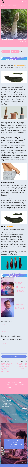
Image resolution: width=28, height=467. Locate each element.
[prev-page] (23, 462)
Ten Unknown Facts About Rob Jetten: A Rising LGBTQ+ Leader (20, 306)
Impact (16, 292)
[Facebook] (15, 420)
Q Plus (24, 41)
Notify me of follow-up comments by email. (12, 339)
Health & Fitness (6, 5)
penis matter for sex (19, 65)
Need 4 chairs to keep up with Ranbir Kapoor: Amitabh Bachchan (6, 367)
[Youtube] (26, 420)
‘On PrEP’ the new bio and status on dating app (22, 365)
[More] (21, 51)
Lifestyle (14, 5)
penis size (10, 226)
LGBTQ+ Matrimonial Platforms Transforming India (14, 442)
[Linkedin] (20, 420)
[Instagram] (17, 420)
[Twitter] (23, 420)
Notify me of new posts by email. (10, 341)
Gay (15, 309)
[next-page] (26, 462)
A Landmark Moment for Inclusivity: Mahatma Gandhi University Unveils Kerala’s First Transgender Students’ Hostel (20, 286)
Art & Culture (13, 446)
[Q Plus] (2, 2)
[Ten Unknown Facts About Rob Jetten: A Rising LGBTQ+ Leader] (7, 307)
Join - (23, 387)
